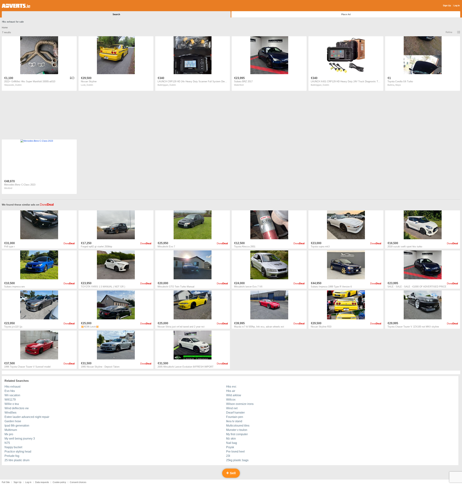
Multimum (11, 429)
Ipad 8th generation (17, 425)
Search (116, 14)
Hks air (230, 390)
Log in (28, 482)
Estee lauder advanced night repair (27, 416)
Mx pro (9, 434)
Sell (232, 473)
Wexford (8, 188)
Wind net (231, 408)
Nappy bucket (13, 447)
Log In (457, 5)
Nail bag (231, 442)
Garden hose (13, 421)
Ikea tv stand (234, 421)
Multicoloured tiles (237, 425)
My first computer (237, 434)
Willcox (231, 399)
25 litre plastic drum (17, 460)
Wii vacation (12, 395)
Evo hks (10, 390)
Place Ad (345, 14)
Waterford (239, 85)
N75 (7, 442)
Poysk (230, 447)
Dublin (18, 85)
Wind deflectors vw (17, 408)
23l (228, 455)
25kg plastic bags (237, 460)
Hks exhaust (12, 386)
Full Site (6, 482)
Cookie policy (59, 482)
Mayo (398, 85)
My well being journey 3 (20, 438)
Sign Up (447, 5)
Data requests (42, 482)
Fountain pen (234, 416)
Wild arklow (233, 395)
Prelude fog (12, 455)
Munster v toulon (236, 429)
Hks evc (231, 386)
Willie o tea (12, 403)
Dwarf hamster (235, 412)
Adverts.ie (16, 6)
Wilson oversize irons (240, 403)
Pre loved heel (235, 451)
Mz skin (231, 438)
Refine (449, 32)
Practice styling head (18, 451)
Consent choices (78, 482)
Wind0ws (10, 412)
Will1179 (10, 399)
